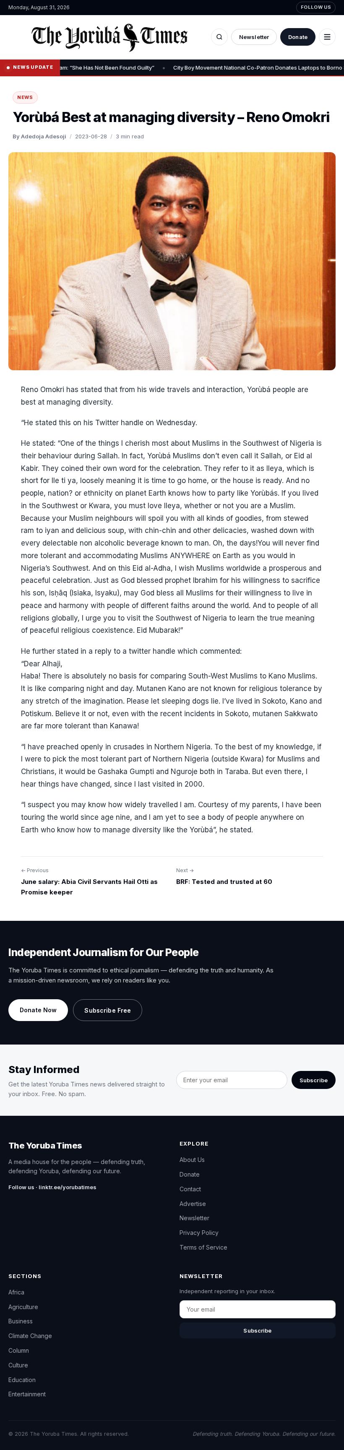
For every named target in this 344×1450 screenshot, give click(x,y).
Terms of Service (203, 1247)
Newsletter (254, 37)
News (25, 97)
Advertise (193, 1203)
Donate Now (38, 1009)
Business (20, 1321)
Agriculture (23, 1306)
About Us (192, 1159)
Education (22, 1379)
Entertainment (27, 1394)
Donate (298, 37)
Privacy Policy (199, 1232)
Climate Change (30, 1335)
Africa (16, 1292)
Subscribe (314, 1080)
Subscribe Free (107, 1010)
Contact (190, 1189)
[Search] (219, 37)
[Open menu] (327, 37)
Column (18, 1350)
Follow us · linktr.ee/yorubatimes (52, 1187)
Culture (18, 1365)
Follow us (316, 7)
